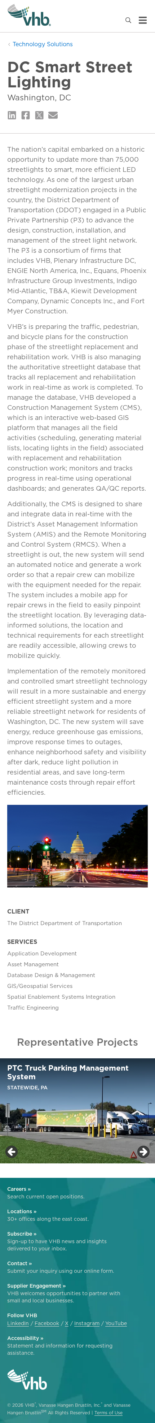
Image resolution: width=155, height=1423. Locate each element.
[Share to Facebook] (25, 115)
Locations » (21, 1211)
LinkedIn (18, 1323)
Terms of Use (108, 1413)
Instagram (86, 1323)
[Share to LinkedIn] (12, 115)
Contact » (19, 1263)
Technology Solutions (42, 44)
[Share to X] (39, 115)
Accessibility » (25, 1338)
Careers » (19, 1189)
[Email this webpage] (53, 115)
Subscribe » (21, 1233)
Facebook (47, 1323)
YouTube (116, 1323)
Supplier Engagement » (36, 1285)
